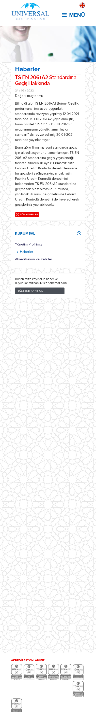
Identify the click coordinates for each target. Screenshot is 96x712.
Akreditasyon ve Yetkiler (33, 259)
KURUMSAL (25, 233)
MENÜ (77, 15)
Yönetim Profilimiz (28, 244)
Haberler (26, 252)
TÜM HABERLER (29, 214)
